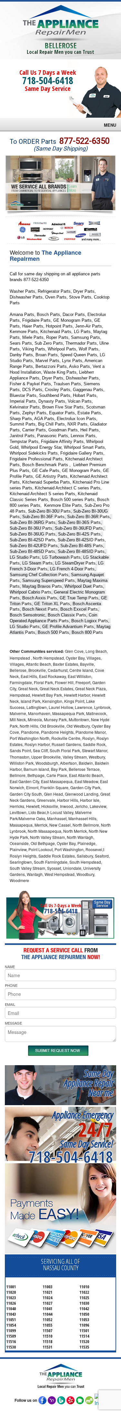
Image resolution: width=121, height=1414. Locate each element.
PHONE (11, 985)
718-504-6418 (47, 80)
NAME (10, 966)
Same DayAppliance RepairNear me (88, 1082)
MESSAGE (13, 1023)
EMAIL (10, 1004)
